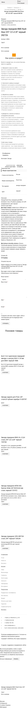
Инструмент (4, 586)
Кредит (3, 598)
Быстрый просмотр (7, 353)
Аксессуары (4, 578)
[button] (5, 372)
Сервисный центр (6, 606)
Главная (9, 7)
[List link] (14, 624)
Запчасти (16, 7)
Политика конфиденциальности (10, 634)
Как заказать (4, 595)
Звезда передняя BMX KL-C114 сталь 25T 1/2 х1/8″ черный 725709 (13, 439)
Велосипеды (4, 572)
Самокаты (4, 575)
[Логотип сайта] (14, 2)
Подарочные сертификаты (8, 592)
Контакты (3, 563)
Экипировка (4, 583)
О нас (2, 557)
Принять (16, 659)
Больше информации (6, 659)
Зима (2, 569)
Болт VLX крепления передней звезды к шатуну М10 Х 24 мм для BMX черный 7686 (12, 358)
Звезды (19, 9)
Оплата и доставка (6, 601)
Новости (3, 560)
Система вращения (10, 9)
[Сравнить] (3, 353)
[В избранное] (11, 353)
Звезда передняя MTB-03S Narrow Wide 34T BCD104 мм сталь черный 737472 (12, 488)
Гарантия (3, 604)
